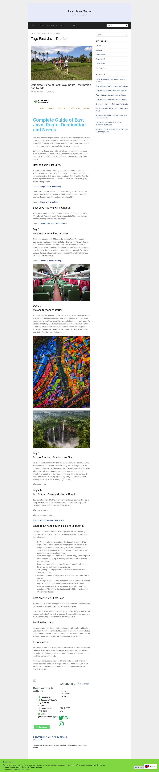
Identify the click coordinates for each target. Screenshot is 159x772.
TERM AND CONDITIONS (52, 737)
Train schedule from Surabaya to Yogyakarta (111, 90)
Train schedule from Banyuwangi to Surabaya (112, 86)
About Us (51, 25)
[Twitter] (61, 718)
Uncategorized (101, 68)
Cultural (98, 45)
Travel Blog (64, 25)
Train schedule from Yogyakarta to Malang (111, 95)
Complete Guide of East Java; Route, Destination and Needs (61, 86)
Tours (41, 25)
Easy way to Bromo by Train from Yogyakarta (112, 104)
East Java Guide (79, 11)
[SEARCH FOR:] (117, 25)
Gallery (76, 25)
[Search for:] (112, 35)
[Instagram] (61, 724)
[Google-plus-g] (67, 718)
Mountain (99, 50)
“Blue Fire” (44, 503)
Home (33, 25)
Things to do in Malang (49, 202)
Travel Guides (37, 92)
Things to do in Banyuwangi (50, 187)
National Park (100, 54)
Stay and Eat (100, 59)
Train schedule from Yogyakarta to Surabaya (111, 99)
